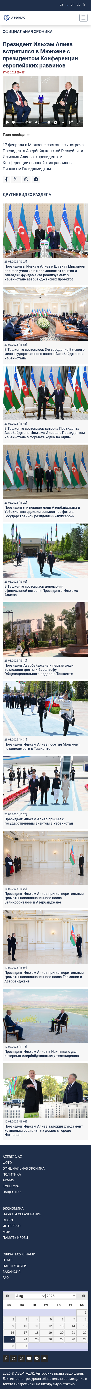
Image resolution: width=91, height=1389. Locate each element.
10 (25, 1326)
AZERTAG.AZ (12, 1157)
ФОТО (7, 1163)
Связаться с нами (19, 1254)
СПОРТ (8, 1220)
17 (25, 1332)
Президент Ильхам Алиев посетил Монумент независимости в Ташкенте (42, 746)
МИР (6, 1232)
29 (85, 1339)
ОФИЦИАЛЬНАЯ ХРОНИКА (28, 31)
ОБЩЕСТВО (12, 1192)
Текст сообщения (16, 134)
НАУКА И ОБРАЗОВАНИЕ (22, 1214)
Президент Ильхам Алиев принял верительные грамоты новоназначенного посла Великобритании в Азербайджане (44, 898)
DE (78, 4)
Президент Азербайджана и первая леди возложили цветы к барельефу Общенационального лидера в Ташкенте (38, 669)
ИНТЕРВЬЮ (11, 1226)
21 (73, 1332)
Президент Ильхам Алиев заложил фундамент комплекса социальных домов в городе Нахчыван (43, 1130)
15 (85, 1326)
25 (37, 1339)
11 (37, 1326)
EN (72, 4)
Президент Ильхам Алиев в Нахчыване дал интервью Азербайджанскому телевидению (41, 1053)
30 (12, 1346)
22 (85, 1332)
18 (37, 1332)
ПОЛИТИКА (12, 1174)
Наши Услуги (15, 1266)
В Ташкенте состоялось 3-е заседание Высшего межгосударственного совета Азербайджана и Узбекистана (44, 353)
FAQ (6, 1278)
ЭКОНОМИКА (13, 1209)
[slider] (18, 122)
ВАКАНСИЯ (12, 1272)
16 (12, 1332)
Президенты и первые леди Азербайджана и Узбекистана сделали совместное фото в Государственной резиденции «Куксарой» (42, 511)
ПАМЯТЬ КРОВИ (15, 1238)
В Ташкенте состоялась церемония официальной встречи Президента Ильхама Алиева (41, 590)
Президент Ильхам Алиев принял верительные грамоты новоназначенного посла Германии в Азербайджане (44, 977)
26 (50, 1339)
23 (12, 1339)
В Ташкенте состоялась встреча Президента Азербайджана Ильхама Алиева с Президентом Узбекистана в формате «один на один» (44, 432)
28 (73, 1339)
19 (50, 1332)
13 (62, 1326)
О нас (8, 1260)
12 (50, 1326)
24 (25, 1339)
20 (62, 1332)
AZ (61, 4)
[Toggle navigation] (82, 18)
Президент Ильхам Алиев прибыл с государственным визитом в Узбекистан (38, 821)
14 (73, 1326)
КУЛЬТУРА (11, 1186)
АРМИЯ (8, 1180)
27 (62, 1339)
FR (84, 4)
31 (25, 1346)
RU (66, 4)
